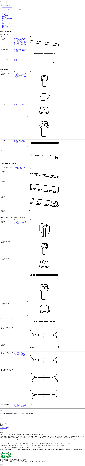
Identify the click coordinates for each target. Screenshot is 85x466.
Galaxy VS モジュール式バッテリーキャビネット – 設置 (10, 9)
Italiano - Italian (4, 25)
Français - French (5, 26)
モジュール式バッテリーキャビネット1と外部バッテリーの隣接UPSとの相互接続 (20, 222)
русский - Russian (5, 24)
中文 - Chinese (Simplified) (6, 23)
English (3, 16)
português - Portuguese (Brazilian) (7, 20)
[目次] (0, 11)
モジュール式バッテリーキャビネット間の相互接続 (20, 76)
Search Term (2, 4)
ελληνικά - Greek (5, 19)
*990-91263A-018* (3, 428)
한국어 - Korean (5, 15)
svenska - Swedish (5, 21)
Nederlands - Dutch (5, 17)
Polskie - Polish (4, 13)
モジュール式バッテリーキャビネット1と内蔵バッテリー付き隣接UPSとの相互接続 (20, 39)
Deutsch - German (5, 27)
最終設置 (20, 168)
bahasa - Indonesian (5, 22)
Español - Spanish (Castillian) (7, 18)
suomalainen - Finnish (5, 14)
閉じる (2, 429)
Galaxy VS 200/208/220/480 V (7, 7)
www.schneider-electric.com (4, 427)
